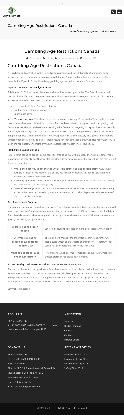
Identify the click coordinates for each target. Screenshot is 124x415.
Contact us (69, 335)
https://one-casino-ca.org (21, 119)
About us (68, 321)
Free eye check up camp (76, 354)
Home (72, 31)
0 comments (35, 58)
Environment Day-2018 (76, 363)
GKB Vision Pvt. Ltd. (47, 408)
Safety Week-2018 (73, 368)
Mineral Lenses (71, 339)
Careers (68, 330)
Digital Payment (72, 325)
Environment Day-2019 (76, 358)
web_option (73, 58)
